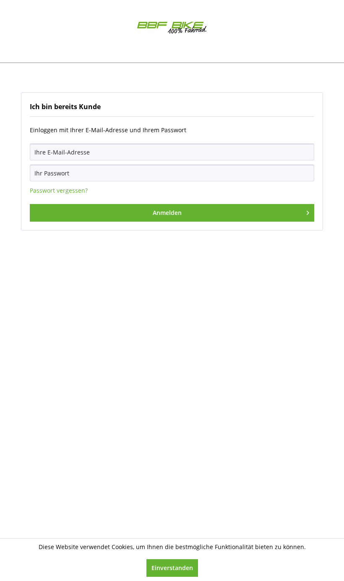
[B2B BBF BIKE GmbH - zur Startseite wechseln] (172, 29)
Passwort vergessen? (59, 190)
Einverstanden (172, 568)
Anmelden (167, 213)
